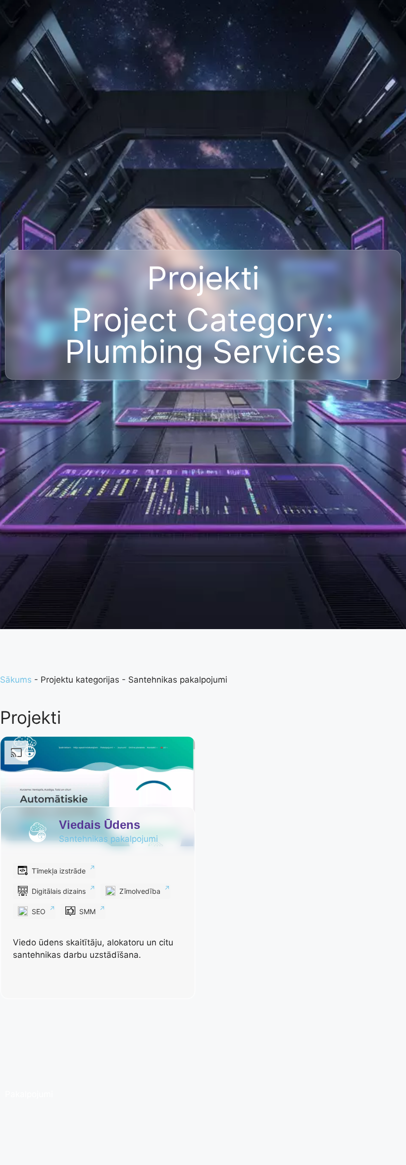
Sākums (16, 680)
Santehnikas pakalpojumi (108, 839)
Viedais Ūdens (99, 824)
